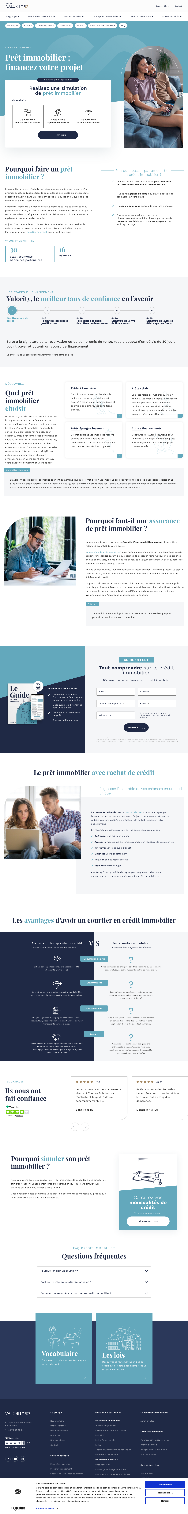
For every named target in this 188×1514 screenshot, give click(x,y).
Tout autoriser (165, 1484)
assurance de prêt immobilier (104, 552)
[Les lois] (124, 1338)
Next (85, 1127)
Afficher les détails (45, 1508)
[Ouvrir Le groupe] (19, 16)
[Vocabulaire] (64, 1337)
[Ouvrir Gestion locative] (83, 16)
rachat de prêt (134, 812)
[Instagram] (22, 1459)
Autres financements (147, 428)
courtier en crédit (37, 232)
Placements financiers (106, 1459)
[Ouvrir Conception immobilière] (120, 16)
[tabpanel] (94, 341)
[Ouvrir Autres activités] (181, 16)
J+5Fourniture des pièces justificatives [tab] (55, 317)
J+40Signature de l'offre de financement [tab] (123, 317)
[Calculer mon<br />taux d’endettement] (88, 112)
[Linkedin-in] (8, 1459)
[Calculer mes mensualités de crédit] (27, 112)
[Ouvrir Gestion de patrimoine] (54, 16)
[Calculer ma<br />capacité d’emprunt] (58, 112)
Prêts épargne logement (88, 428)
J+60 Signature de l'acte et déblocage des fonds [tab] (159, 317)
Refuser (165, 1501)
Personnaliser (163, 1493)
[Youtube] (15, 1459)
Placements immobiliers (107, 1420)
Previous (75, 1127)
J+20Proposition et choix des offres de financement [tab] (93, 317)
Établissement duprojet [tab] (17, 315)
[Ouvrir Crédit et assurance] (153, 16)
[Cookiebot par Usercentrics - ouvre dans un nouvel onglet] (18, 1509)
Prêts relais (140, 388)
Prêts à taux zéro (83, 388)
